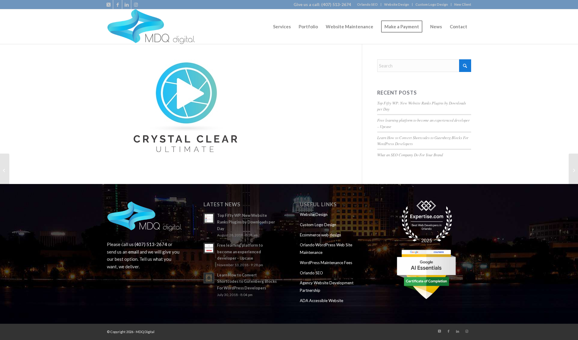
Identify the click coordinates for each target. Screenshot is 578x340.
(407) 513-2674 (336, 4)
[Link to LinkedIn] (126, 4)
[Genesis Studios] (573, 170)
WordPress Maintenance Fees (326, 262)
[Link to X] (108, 4)
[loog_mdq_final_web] (151, 26)
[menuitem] (367, 4)
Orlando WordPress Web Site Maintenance (326, 248)
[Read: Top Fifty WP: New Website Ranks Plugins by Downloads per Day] (209, 218)
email (133, 251)
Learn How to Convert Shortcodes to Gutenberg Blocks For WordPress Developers (247, 281)
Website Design (396, 4)
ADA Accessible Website (321, 300)
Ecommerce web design (320, 234)
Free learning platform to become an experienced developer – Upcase (240, 251)
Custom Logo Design (431, 4)
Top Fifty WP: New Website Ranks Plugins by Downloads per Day (246, 222)
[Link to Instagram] (135, 4)
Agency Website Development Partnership (326, 286)
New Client (462, 4)
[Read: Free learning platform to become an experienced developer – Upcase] (209, 248)
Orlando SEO (367, 4)
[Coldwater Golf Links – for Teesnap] (4, 170)
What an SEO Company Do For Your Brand (410, 154)
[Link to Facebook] (117, 4)
